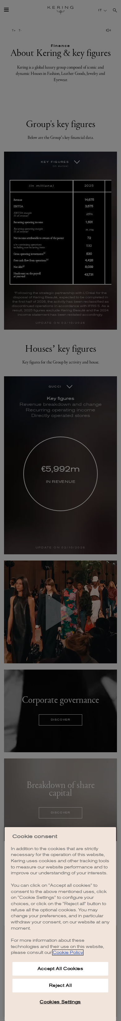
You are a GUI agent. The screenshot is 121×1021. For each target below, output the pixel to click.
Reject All (60, 985)
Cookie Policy (68, 952)
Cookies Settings (60, 1002)
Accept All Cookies (60, 968)
